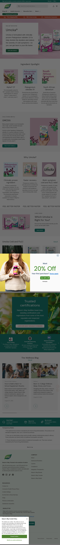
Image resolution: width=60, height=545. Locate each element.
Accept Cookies (14, 536)
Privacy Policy (21, 533)
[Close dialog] (58, 255)
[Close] (27, 519)
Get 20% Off (45, 278)
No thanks (45, 281)
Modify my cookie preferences (14, 540)
